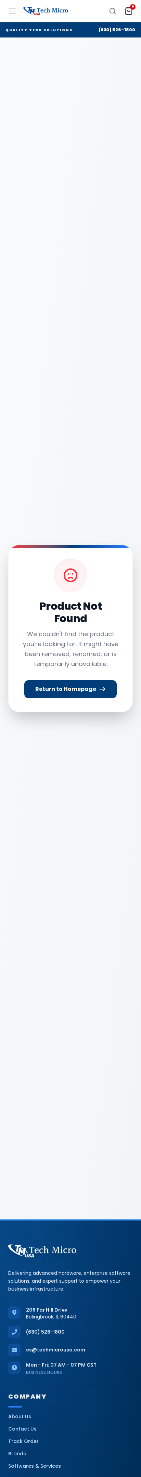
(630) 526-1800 (117, 30)
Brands (17, 1453)
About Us (19, 1416)
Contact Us (22, 1428)
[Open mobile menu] (12, 11)
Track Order (23, 1441)
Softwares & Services (34, 1466)
